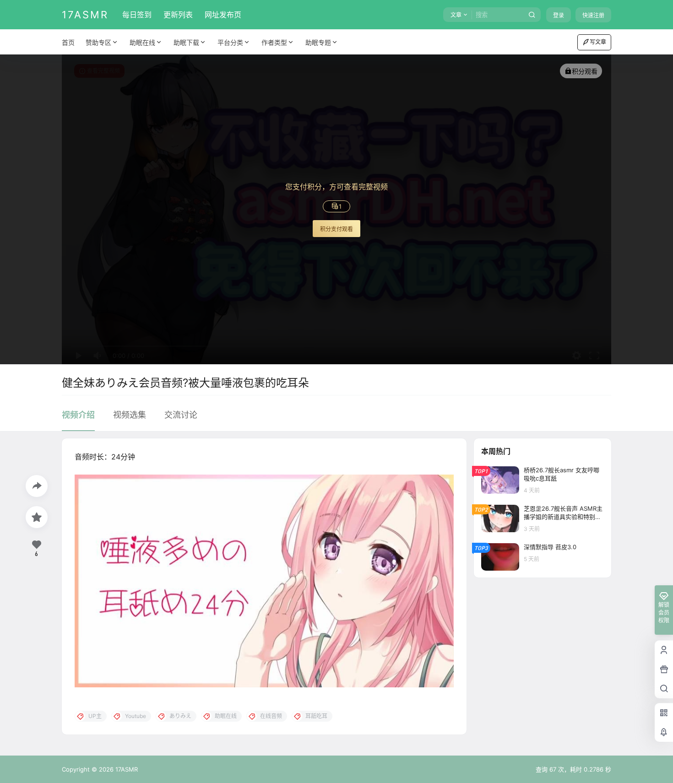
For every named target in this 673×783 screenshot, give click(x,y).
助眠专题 (318, 42)
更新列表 (178, 14)
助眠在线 (142, 42)
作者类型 (274, 42)
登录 (558, 15)
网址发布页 (223, 14)
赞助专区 (98, 42)
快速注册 (593, 15)
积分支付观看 (336, 229)
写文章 (598, 41)
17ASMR (126, 769)
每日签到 (137, 14)
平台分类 (230, 42)
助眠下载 (186, 42)
